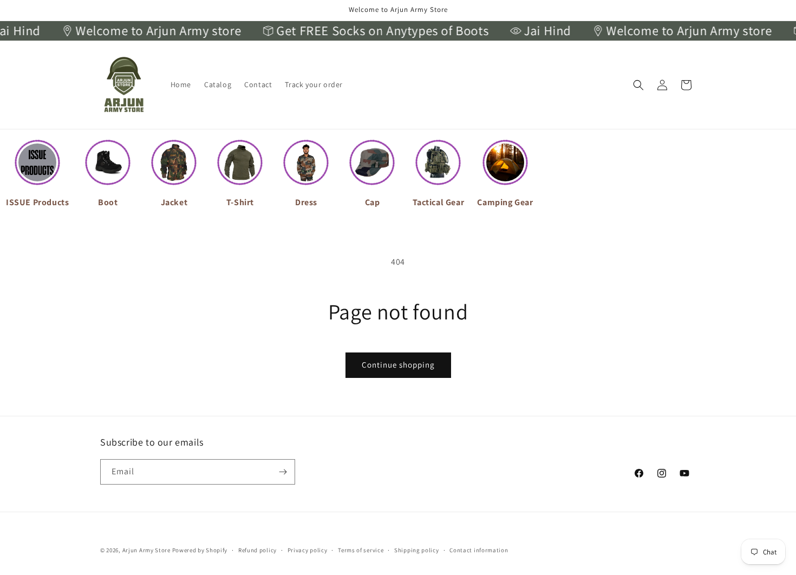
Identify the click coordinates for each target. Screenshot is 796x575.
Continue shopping (398, 365)
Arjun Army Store (146, 550)
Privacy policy (308, 550)
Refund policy (257, 550)
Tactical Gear (439, 202)
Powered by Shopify (200, 550)
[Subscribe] (283, 472)
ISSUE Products (37, 202)
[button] (638, 85)
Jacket (174, 202)
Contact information (478, 550)
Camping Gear (505, 202)
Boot (108, 202)
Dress (306, 202)
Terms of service (360, 550)
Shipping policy (416, 550)
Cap (372, 202)
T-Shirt (240, 202)
